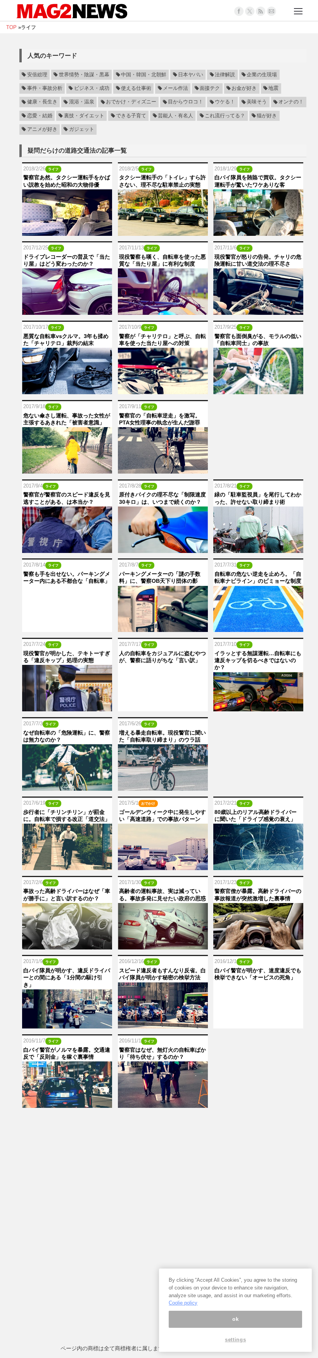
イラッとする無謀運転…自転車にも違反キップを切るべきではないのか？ (257, 660)
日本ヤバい (190, 74)
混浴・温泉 (81, 102)
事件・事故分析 (44, 88)
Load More (162, 1123)
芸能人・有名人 (175, 115)
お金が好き (244, 88)
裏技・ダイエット (84, 115)
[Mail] (271, 11)
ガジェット (81, 129)
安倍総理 (37, 74)
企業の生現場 (262, 74)
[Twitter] (249, 11)
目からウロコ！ (185, 102)
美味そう (257, 102)
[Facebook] (239, 11)
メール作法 (175, 88)
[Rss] (260, 11)
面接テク (210, 88)
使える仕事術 (136, 88)
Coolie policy (183, 1303)
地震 (273, 88)
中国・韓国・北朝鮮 (143, 74)
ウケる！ (225, 102)
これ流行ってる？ (225, 115)
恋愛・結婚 (39, 115)
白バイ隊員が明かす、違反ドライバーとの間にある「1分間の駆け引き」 (66, 977)
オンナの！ (291, 102)
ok (235, 1319)
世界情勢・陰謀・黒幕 (84, 74)
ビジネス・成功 (91, 88)
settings (235, 1340)
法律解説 (225, 74)
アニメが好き (42, 129)
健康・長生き (42, 102)
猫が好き (267, 115)
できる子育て (131, 115)
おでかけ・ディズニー (131, 102)
